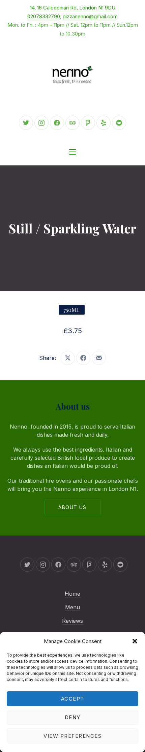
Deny (73, 717)
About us (72, 507)
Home (72, 593)
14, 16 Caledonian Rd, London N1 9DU (72, 7)
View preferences (73, 736)
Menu (72, 607)
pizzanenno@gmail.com (90, 16)
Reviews (72, 620)
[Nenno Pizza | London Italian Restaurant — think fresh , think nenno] (72, 75)
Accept (72, 699)
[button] (135, 641)
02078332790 (43, 16)
